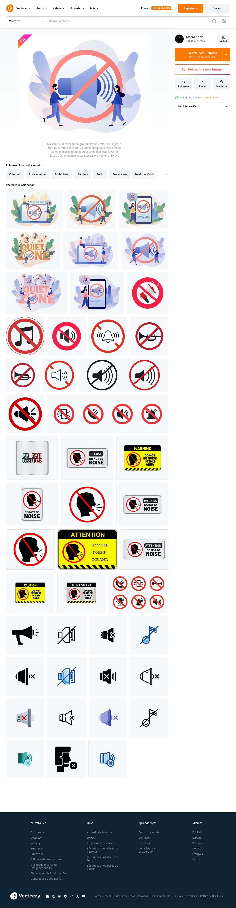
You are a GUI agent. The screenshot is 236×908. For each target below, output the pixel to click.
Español (197, 837)
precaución (119, 174)
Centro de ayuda (149, 832)
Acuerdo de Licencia (99, 832)
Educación (37, 854)
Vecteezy (36, 837)
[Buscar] (214, 21)
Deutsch (197, 848)
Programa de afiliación (101, 843)
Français (197, 854)
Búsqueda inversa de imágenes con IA (44, 866)
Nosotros (144, 843)
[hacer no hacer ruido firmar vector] (32, 458)
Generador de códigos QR (47, 878)
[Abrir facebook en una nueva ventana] (47, 895)
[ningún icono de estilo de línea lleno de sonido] (149, 635)
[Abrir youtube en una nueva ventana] (83, 895)
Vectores (22, 8)
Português (198, 843)
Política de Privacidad (185, 896)
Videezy (35, 843)
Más (92, 8)
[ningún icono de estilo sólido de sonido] (108, 635)
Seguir (223, 41)
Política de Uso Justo (211, 896)
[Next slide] (163, 174)
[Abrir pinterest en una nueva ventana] (65, 895)
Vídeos (57, 8)
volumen (15, 174)
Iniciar (217, 8)
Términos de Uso (161, 896)
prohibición (62, 174)
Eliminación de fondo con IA (48, 873)
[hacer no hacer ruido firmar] (81, 593)
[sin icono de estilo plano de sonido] (25, 718)
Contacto (144, 837)
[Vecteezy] (9, 8)
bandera (83, 174)
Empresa (36, 848)
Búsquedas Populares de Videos (102, 867)
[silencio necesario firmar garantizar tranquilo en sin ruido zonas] (123, 375)
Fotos (40, 8)
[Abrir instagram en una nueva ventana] (53, 895)
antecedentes (37, 174)
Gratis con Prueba (202, 55)
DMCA (91, 837)
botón (100, 174)
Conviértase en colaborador (148, 850)
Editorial (75, 8)
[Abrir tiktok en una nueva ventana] (71, 895)
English (197, 832)
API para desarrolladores (46, 859)
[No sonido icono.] (149, 336)
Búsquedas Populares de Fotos (102, 858)
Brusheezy (37, 832)
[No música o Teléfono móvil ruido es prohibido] (25, 336)
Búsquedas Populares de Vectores (102, 850)
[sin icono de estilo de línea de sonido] (66, 635)
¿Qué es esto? (211, 97)
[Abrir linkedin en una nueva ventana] (59, 895)
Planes (145, 8)
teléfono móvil (144, 174)
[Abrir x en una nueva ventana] (77, 895)
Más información (187, 106)
